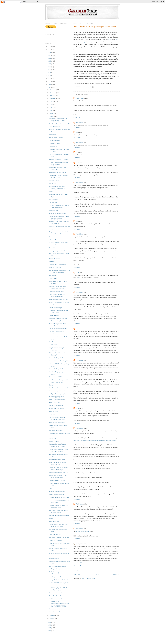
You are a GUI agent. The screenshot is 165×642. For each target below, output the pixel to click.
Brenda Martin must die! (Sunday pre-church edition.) (59, 450)
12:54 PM (77, 138)
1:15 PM (77, 178)
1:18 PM (77, 216)
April (51, 113)
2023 (49, 55)
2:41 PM (77, 423)
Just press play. (53, 200)
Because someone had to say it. (58, 472)
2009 (49, 84)
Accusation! (52, 135)
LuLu (77, 163)
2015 (49, 73)
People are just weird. (55, 540)
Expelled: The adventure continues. (56, 333)
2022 (49, 58)
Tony (83, 42)
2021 (49, 61)
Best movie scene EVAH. (56, 494)
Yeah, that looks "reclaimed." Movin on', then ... (58, 463)
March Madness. (54, 559)
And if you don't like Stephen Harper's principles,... (58, 319)
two (79, 278)
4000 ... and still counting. (57, 400)
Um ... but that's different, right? (58, 361)
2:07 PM (77, 355)
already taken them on (82, 531)
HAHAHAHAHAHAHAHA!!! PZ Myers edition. (59, 501)
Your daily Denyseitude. (56, 358)
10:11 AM (77, 566)
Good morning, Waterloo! (57, 391)
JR (77, 42)
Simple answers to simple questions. (56, 349)
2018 (49, 70)
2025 (49, 49)
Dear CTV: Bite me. (55, 534)
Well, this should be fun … (57, 599)
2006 (49, 625)
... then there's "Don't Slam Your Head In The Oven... (58, 176)
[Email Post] (93, 87)
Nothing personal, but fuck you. (58, 299)
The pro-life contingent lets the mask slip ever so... (58, 511)
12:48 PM (77, 127)
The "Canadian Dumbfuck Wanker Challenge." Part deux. (59, 271)
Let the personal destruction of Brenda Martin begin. (58, 468)
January (52, 618)
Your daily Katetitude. (56, 430)
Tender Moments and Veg (57, 408)
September (53, 99)
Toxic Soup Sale (54, 521)
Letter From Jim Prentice (56, 612)
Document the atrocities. (56, 593)
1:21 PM (77, 229)
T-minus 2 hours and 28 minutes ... (59, 159)
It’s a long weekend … (56, 577)
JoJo (116, 39)
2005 (49, 628)
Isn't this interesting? (55, 308)
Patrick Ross (79, 123)
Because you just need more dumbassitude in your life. (57, 287)
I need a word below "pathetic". (58, 388)
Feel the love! (53, 146)
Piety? (51, 192)
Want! (51, 518)
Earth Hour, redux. (54, 127)
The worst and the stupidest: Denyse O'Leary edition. (57, 568)
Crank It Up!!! (53, 278)
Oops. (51, 489)
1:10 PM (77, 147)
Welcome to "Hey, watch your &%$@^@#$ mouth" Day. (58, 120)
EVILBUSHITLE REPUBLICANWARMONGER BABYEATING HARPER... (59, 604)
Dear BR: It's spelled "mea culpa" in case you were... (59, 506)
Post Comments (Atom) (89, 578)
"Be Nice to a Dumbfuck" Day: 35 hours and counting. (59, 206)
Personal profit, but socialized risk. (59, 497)
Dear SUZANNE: (54, 316)
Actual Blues (53, 248)
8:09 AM (77, 118)
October (52, 96)
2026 (49, 46)
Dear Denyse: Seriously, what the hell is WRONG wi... (59, 381)
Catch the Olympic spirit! (56, 292)
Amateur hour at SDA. (55, 377)
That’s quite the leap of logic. (58, 173)
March (52, 116)
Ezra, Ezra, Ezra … (54, 210)
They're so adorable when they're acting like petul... (59, 233)
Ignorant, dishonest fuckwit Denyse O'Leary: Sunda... (57, 445)
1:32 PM (77, 324)
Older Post (116, 574)
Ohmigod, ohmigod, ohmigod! (58, 580)
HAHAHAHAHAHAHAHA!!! (58, 329)
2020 (49, 64)
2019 (49, 67)
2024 (49, 52)
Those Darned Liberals (56, 138)
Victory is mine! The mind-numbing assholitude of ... (57, 187)
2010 (49, 81)
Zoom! (51, 385)
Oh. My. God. (53, 203)
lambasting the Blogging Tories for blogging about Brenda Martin (95, 440)
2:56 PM (77, 499)
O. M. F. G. (52, 414)
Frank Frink (79, 504)
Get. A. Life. (52, 438)
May (51, 110)
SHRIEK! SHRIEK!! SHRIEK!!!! (58, 459)
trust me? (52, 262)
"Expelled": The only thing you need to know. (58, 311)
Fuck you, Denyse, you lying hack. (59, 394)
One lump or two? (54, 140)
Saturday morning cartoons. (57, 491)
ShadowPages (80, 98)
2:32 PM (77, 403)
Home (97, 574)
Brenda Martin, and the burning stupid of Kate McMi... (58, 525)
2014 (49, 76)
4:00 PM (77, 539)
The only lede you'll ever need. (58, 596)
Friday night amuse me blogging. (59, 515)
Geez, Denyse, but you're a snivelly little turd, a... (57, 295)
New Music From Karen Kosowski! (59, 124)
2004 (49, 631)
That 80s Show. (53, 411)
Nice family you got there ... (57, 397)
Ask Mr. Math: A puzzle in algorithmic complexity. (57, 418)
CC (77, 132)
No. (50, 237)
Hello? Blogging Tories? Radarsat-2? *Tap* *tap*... (59, 589)
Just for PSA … (53, 184)
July (51, 104)
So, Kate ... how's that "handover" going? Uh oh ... (59, 222)
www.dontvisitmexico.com (82, 563)
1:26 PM (77, 268)
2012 (49, 78)
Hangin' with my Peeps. (56, 405)
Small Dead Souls (54, 402)
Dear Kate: (52, 342)
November (53, 93)
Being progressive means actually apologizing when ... (59, 217)
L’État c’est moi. (54, 240)
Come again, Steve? (55, 143)
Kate (109, 39)
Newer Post (77, 574)
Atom (47, 37)
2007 (49, 622)
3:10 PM (77, 524)
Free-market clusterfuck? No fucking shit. (57, 168)
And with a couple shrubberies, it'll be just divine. (58, 573)
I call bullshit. (53, 345)
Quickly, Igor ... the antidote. (57, 264)
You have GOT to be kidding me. (59, 537)
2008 (49, 87)
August (52, 101)
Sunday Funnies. (54, 181)
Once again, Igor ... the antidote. (58, 251)
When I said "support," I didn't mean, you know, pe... (58, 476)
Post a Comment (78, 571)
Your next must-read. (55, 609)
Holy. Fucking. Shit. (55, 267)
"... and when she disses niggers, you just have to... (58, 163)
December (53, 90)
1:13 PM (77, 158)
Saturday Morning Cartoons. (57, 213)
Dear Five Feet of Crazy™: (57, 480)
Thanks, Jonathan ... (55, 259)
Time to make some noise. (57, 422)
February (52, 615)
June (51, 107)
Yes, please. (52, 275)
